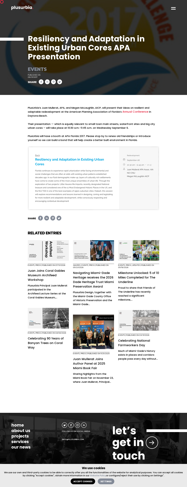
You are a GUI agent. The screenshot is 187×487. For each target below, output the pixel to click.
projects (20, 436)
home (17, 425)
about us (20, 430)
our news (21, 447)
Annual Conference (135, 112)
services (20, 441)
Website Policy (98, 475)
